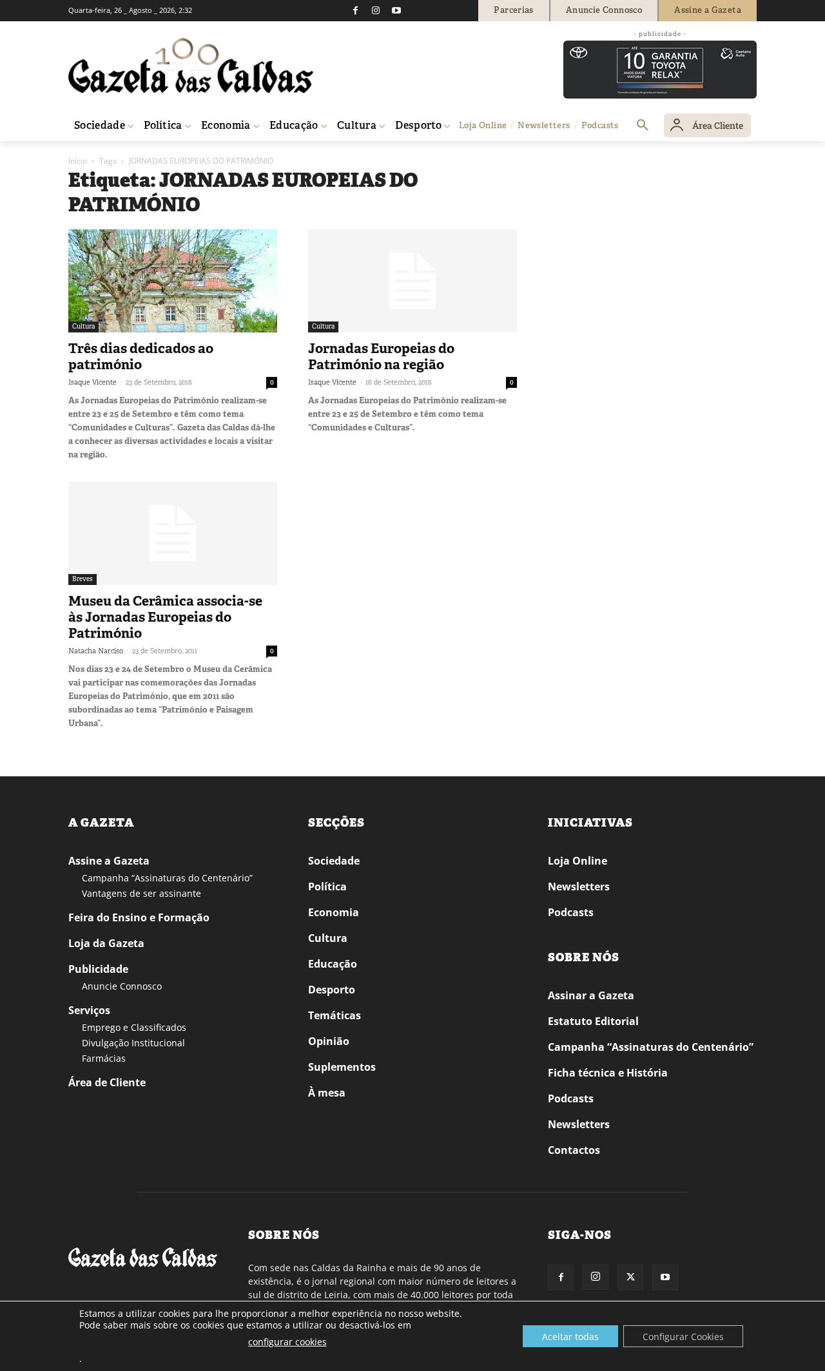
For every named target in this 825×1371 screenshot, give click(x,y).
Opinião (328, 1041)
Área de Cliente (107, 1082)
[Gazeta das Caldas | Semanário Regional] (190, 65)
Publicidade (98, 969)
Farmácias (104, 1058)
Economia (333, 912)
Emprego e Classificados (134, 1027)
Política (327, 886)
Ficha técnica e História (608, 1073)
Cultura (83, 326)
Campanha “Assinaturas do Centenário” (167, 878)
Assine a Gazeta (109, 861)
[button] (642, 125)
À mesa (326, 1093)
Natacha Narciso (95, 650)
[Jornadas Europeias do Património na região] (412, 280)
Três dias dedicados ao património (140, 357)
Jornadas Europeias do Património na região (381, 357)
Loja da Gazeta (106, 943)
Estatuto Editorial (593, 1021)
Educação (332, 964)
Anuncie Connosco (122, 986)
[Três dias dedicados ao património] (172, 280)
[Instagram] (375, 10)
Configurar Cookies (683, 1336)
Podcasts (571, 912)
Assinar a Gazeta (591, 995)
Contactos (574, 1150)
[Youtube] (396, 10)
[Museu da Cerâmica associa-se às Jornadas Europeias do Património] (172, 533)
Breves (82, 579)
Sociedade (334, 861)
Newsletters (579, 886)
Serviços (89, 1010)
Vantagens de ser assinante (141, 893)
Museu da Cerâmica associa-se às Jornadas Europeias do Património (165, 617)
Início (77, 160)
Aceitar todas (570, 1336)
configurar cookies (287, 1342)
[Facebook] (355, 10)
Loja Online (577, 861)
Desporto (331, 990)
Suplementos (342, 1067)
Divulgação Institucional (133, 1043)
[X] (630, 1277)
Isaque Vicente (92, 382)
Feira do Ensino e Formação (138, 917)
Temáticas (334, 1015)
